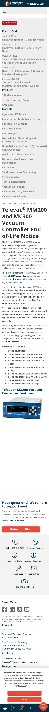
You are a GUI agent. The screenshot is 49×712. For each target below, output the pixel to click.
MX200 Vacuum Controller (20, 276)
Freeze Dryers (10, 133)
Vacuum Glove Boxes (14, 196)
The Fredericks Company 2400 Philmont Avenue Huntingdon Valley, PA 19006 (16, 645)
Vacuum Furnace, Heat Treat (18, 191)
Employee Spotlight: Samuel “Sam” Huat (22, 49)
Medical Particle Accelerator (18, 154)
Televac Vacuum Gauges (16, 100)
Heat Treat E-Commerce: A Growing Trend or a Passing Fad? (22, 72)
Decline (24, 700)
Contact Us (34, 574)
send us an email (16, 520)
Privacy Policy (7, 621)
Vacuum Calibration (33, 561)
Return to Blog (21, 529)
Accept (24, 693)
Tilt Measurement (12, 95)
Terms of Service (22, 621)
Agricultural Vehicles (14, 114)
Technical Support (18, 574)
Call (15, 548)
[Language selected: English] (4, 708)
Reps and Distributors (24, 587)
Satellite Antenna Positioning (19, 172)
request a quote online (34, 296)
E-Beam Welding (11, 128)
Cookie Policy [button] (12, 683)
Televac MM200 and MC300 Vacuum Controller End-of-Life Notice (23, 61)
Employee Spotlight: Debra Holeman (23, 39)
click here (16, 279)
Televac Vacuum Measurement (19, 662)
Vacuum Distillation (13, 186)
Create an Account (35, 548)
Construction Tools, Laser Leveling (21, 119)
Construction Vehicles (14, 123)
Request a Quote (14, 561)
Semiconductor (11, 177)
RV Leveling (8, 167)
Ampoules (7, 104)
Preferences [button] (22, 686)
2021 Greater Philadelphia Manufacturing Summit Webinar (20, 84)
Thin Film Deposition (14, 181)
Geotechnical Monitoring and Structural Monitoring (19, 140)
